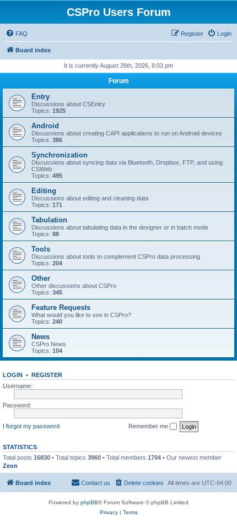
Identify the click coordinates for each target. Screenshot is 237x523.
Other (40, 278)
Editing (43, 191)
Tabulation (49, 220)
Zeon (10, 465)
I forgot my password (31, 426)
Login (13, 375)
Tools (40, 249)
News (40, 337)
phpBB (89, 502)
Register (46, 375)
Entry (40, 96)
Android (45, 126)
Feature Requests (60, 307)
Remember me (149, 426)
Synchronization (59, 155)
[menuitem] (17, 33)
